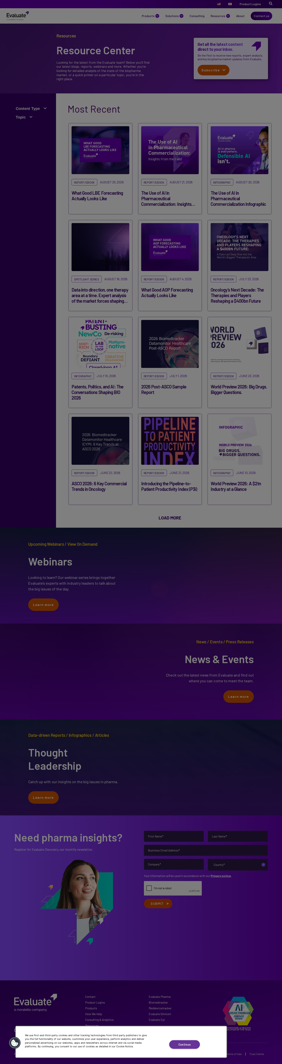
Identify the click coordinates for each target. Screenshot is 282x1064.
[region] (121, 1042)
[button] (15, 1043)
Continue (184, 1044)
